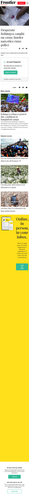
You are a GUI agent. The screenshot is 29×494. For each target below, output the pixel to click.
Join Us (14, 476)
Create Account (10, 72)
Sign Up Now (22, 267)
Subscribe (14, 491)
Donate (21, 3)
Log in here (18, 79)
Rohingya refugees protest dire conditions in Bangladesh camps (13, 117)
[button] (19, 48)
